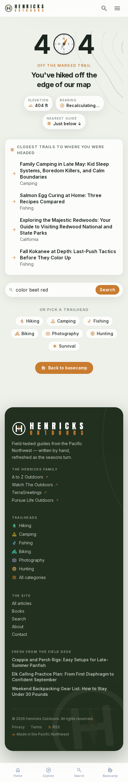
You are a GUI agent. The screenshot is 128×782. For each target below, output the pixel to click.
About (18, 626)
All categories (29, 577)
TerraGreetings (29, 492)
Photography (62, 334)
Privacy (18, 727)
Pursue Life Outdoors (35, 500)
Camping (63, 321)
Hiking (29, 321)
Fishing (98, 321)
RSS (54, 727)
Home (17, 772)
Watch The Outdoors (35, 484)
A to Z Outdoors (30, 476)
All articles (22, 603)
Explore (48, 772)
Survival (64, 346)
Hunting (101, 334)
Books (18, 611)
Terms (36, 727)
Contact (19, 634)
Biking (24, 334)
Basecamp (110, 772)
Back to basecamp (64, 368)
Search (79, 772)
